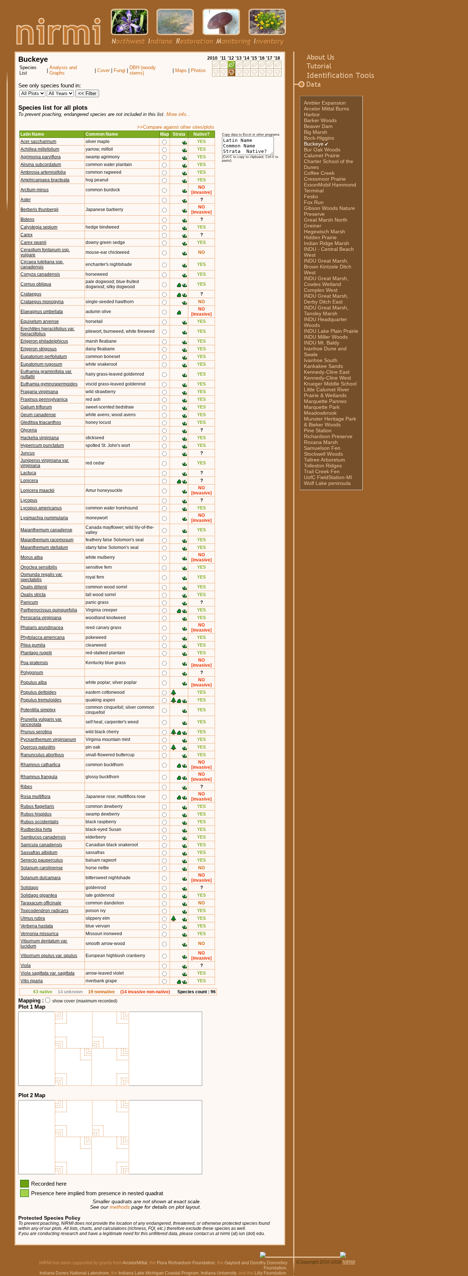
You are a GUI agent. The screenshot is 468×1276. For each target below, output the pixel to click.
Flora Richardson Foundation (186, 1262)
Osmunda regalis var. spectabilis (41, 577)
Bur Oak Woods (322, 150)
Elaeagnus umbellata (41, 311)
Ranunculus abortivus (42, 754)
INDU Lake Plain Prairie (331, 331)
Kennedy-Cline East (327, 372)
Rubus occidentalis (39, 821)
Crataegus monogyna (42, 301)
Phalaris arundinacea (41, 627)
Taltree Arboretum (324, 460)
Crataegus (30, 294)
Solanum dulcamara (40, 877)
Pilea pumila (32, 645)
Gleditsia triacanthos (40, 422)
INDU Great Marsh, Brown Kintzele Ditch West (327, 266)
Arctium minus (34, 189)
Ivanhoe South (320, 360)
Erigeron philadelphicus (44, 341)
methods (120, 1207)
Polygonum (31, 672)
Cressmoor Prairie (325, 179)
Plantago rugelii (36, 652)
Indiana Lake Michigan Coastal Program (158, 1273)
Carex (26, 234)
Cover (103, 70)
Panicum (29, 602)
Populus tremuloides (40, 700)
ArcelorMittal (134, 1262)
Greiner (312, 226)
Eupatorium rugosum (41, 364)
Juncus (27, 453)
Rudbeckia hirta (36, 829)
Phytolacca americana (42, 637)
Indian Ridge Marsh (326, 243)
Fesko (311, 196)
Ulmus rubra (32, 918)
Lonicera (29, 480)
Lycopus (28, 500)
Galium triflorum (36, 407)
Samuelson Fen (322, 448)
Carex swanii (33, 242)
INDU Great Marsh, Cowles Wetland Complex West (326, 284)
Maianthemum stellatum (44, 547)
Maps (181, 70)
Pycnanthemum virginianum (48, 739)
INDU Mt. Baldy (321, 343)
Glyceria (28, 430)
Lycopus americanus (41, 508)
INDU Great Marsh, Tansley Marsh (326, 310)
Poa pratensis (34, 662)
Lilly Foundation (270, 1273)
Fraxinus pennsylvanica (44, 399)
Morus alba (31, 557)
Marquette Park (322, 407)
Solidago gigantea (38, 895)
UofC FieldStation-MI (328, 477)
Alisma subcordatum (40, 164)
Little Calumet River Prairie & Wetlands (326, 392)
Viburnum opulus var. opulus (48, 955)
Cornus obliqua (35, 284)
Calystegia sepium (38, 227)
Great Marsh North (325, 220)
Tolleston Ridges (323, 465)
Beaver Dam (318, 126)
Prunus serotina (36, 731)
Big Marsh (315, 132)
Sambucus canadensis (43, 837)
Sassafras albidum (38, 852)
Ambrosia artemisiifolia (43, 172)
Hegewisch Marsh (324, 231)
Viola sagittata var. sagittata (47, 973)
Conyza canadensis (40, 274)
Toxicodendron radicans (44, 910)
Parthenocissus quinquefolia (48, 610)
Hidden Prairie (320, 237)
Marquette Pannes (325, 401)
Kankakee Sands (323, 366)
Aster (25, 199)
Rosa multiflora (35, 796)
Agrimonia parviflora (40, 156)
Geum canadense (38, 414)
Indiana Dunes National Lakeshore (74, 1273)
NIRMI (349, 1262)
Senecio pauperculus (41, 860)
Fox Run (314, 202)
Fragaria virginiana (39, 391)
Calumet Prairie (322, 155)
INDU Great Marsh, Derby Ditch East (326, 299)
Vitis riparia (31, 980)
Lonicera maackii (37, 490)
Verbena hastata (36, 926)
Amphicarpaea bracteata (44, 179)
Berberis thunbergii (39, 209)
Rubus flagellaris (37, 806)
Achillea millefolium (39, 149)
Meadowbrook (320, 413)
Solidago (29, 887)
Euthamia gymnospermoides (49, 384)
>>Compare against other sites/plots (175, 127)
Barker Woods (320, 120)
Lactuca (28, 472)
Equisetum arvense (39, 321)
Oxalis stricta (33, 594)
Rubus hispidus (36, 814)
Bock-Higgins (319, 138)
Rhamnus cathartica (40, 764)
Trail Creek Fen (322, 471)
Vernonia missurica (39, 933)
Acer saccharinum (38, 141)
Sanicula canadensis (41, 844)
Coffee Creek (319, 173)
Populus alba (33, 682)
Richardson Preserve (328, 436)
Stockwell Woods (323, 454)
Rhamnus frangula (38, 776)
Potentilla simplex (38, 709)
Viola (25, 965)
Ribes (26, 786)
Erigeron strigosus (38, 348)
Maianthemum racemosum (46, 539)
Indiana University (218, 1273)
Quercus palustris (37, 747)
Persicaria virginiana (40, 617)
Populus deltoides (38, 692)
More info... (178, 114)
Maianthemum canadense (46, 529)
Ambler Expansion (325, 103)
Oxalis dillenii (33, 587)
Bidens (27, 219)
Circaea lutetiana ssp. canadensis (42, 264)
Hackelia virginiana (39, 437)
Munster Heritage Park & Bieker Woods (330, 422)
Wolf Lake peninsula (327, 483)
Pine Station (318, 430)
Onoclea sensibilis (38, 567)
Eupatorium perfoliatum (43, 356)
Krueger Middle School (330, 384)
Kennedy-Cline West (327, 378)
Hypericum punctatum (42, 445)
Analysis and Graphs (63, 70)
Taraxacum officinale (40, 903)
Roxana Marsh (321, 442)
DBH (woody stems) (142, 70)
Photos (198, 70)
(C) (299, 1262)
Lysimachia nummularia (44, 517)
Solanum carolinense (41, 867)
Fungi (119, 70)
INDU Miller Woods (326, 337)
